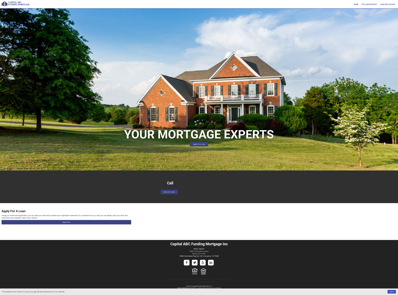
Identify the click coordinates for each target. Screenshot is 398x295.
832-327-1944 (169, 192)
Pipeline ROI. (192, 288)
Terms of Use (211, 288)
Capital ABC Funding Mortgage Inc (15, 4)
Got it (392, 292)
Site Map (218, 288)
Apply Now (66, 222)
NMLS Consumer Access (199, 251)
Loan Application (387, 4)
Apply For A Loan (199, 144)
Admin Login (201, 288)
